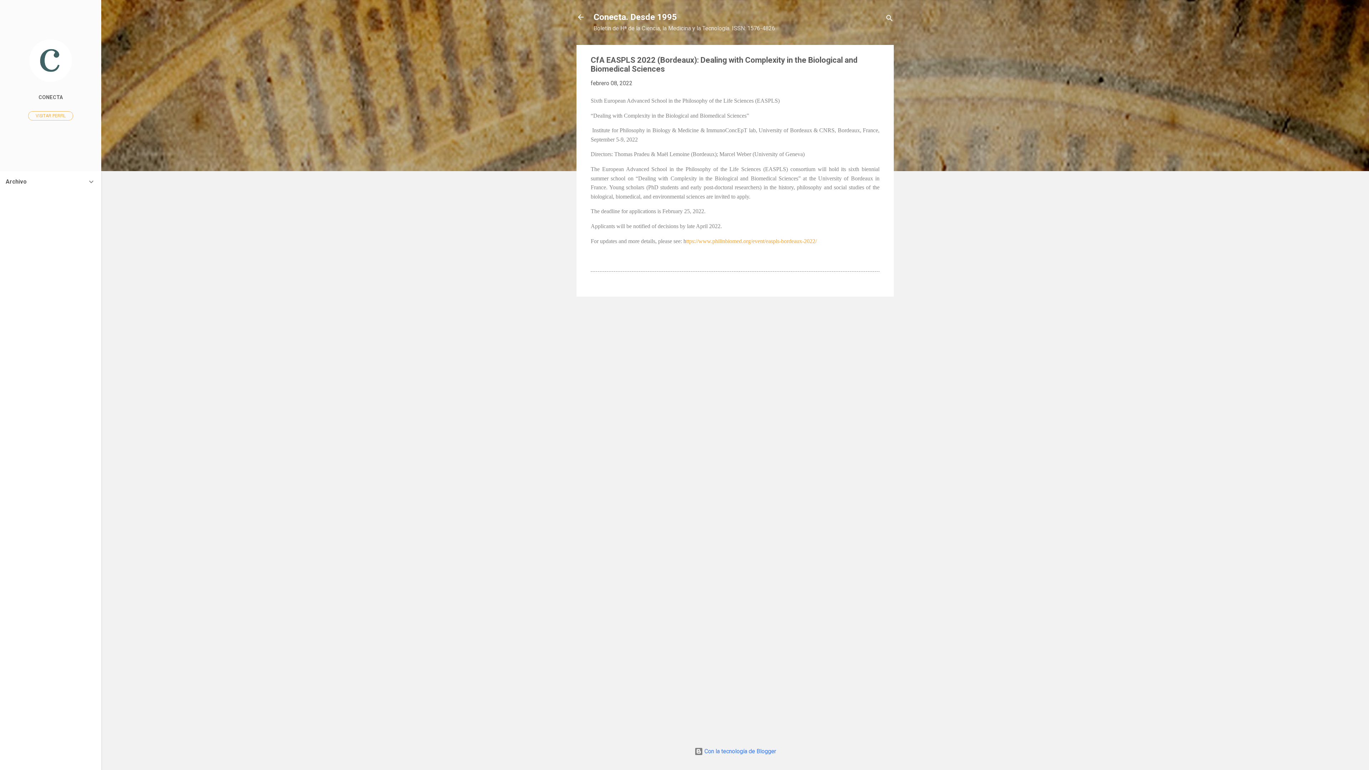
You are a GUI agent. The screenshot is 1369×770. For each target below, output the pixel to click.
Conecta (51, 97)
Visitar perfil (51, 115)
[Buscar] (889, 19)
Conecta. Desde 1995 (635, 17)
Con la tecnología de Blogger (739, 751)
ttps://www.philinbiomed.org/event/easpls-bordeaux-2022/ (751, 241)
